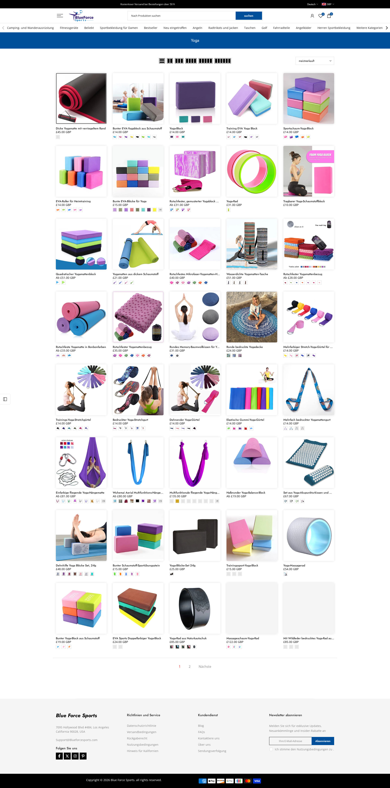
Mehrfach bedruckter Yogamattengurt (306, 420)
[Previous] (3, 28)
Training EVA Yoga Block (241, 128)
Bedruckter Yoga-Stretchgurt (130, 420)
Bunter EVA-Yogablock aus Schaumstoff (137, 128)
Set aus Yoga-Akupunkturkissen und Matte (309, 493)
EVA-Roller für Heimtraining (73, 201)
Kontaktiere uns (209, 738)
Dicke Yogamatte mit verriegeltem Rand (81, 128)
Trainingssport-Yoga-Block (242, 565)
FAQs (201, 732)
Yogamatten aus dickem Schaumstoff (135, 274)
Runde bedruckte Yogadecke (244, 347)
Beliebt (89, 28)
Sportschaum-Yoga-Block (298, 128)
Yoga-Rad (232, 201)
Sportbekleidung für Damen (119, 28)
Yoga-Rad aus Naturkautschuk (188, 638)
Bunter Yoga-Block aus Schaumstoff (78, 638)
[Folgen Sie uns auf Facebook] (59, 756)
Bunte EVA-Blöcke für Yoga (129, 201)
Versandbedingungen (141, 732)
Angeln (197, 28)
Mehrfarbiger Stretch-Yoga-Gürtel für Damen (311, 347)
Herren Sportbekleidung (333, 28)
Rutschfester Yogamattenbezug (302, 274)
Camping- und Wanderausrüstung (30, 28)
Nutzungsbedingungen (142, 744)
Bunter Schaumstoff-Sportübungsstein (136, 565)
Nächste (205, 666)
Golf (264, 28)
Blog (201, 726)
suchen (248, 16)
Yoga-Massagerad (294, 565)
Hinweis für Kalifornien (142, 751)
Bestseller (150, 28)
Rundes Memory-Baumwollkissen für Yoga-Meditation (203, 347)
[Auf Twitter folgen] (67, 756)
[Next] (386, 28)
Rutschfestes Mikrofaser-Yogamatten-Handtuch (199, 274)
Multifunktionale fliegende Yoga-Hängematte (197, 493)
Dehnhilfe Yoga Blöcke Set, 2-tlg (76, 565)
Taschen (250, 28)
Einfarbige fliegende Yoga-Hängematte (80, 493)
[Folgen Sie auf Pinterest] (83, 756)
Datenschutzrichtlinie (141, 726)
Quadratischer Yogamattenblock (76, 274)
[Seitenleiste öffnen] (5, 399)
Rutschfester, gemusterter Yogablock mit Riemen (200, 201)
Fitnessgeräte (69, 28)
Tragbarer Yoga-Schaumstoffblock (304, 201)
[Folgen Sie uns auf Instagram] (75, 756)
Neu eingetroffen (175, 28)
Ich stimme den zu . (304, 749)
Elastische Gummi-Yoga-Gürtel (245, 420)
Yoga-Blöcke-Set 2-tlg (182, 565)
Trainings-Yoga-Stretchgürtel (73, 420)
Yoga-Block (176, 128)
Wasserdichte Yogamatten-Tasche (247, 274)
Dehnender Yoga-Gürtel (184, 420)
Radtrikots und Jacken (223, 28)
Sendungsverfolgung (212, 751)
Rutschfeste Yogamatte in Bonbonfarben (81, 347)
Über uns (204, 744)
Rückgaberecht (137, 738)
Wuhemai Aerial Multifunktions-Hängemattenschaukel (146, 493)
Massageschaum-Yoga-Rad (242, 638)
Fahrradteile (281, 28)
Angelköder (303, 28)
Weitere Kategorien (369, 28)
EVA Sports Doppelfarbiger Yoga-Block (137, 638)
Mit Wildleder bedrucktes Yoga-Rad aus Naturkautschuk (318, 638)
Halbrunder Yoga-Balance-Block (245, 493)
